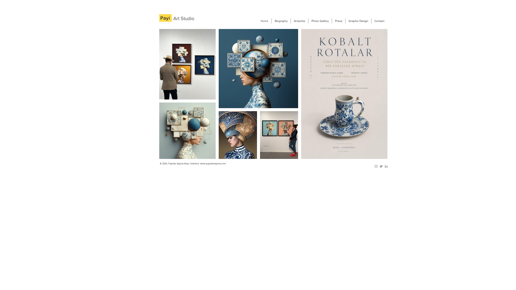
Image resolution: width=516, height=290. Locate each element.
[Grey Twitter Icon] (381, 166)
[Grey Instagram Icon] (376, 166)
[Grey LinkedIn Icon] (386, 166)
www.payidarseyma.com (213, 163)
